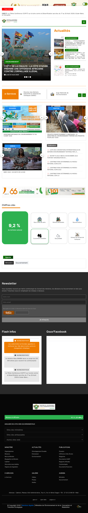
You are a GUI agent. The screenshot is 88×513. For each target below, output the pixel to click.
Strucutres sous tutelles (12, 464)
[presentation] (2, 54)
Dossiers (61, 451)
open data (43, 499)
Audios (34, 482)
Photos (34, 480)
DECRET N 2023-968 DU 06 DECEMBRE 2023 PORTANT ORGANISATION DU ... (62, 157)
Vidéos (34, 477)
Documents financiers (65, 467)
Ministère (62, 477)
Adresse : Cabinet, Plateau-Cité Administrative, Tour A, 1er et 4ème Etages (34, 492)
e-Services (8, 477)
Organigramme (9, 451)
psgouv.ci (52, 499)
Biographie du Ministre (11, 459)
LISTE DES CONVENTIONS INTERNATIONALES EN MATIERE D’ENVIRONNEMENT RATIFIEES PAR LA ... (63, 151)
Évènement (35, 454)
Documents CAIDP (64, 459)
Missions (7, 454)
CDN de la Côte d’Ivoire (66, 454)
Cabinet (7, 461)
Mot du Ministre (9, 456)
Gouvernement (63, 480)
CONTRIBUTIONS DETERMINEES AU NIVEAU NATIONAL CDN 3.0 (62, 174)
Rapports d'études (64, 461)
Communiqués (63, 464)
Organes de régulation (11, 467)
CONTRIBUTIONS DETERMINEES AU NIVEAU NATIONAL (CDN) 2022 (62, 168)
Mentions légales (28, 505)
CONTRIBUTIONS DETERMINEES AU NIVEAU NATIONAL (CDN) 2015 (62, 162)
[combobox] (44, 430)
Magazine (62, 456)
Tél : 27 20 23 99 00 (67, 492)
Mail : (77, 492)
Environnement (36, 456)
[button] (25, 77)
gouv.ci (35, 499)
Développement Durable (39, 451)
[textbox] (44, 429)
